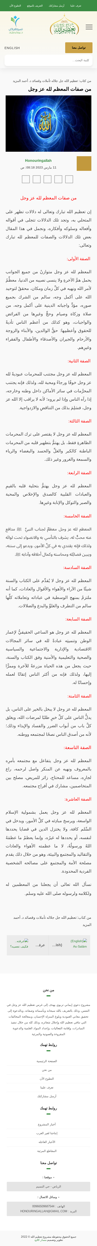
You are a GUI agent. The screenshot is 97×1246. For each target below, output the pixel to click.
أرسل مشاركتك (56, 5)
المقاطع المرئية (47, 1151)
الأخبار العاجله (47, 1142)
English (12, 48)
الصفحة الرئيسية (47, 1061)
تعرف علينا (75, 5)
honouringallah (38, 161)
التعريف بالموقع (35, 5)
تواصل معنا (79, 47)
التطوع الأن (15, 5)
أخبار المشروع (47, 1124)
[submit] (10, 58)
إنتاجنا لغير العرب (47, 1133)
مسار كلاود (40, 1239)
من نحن (47, 1070)
